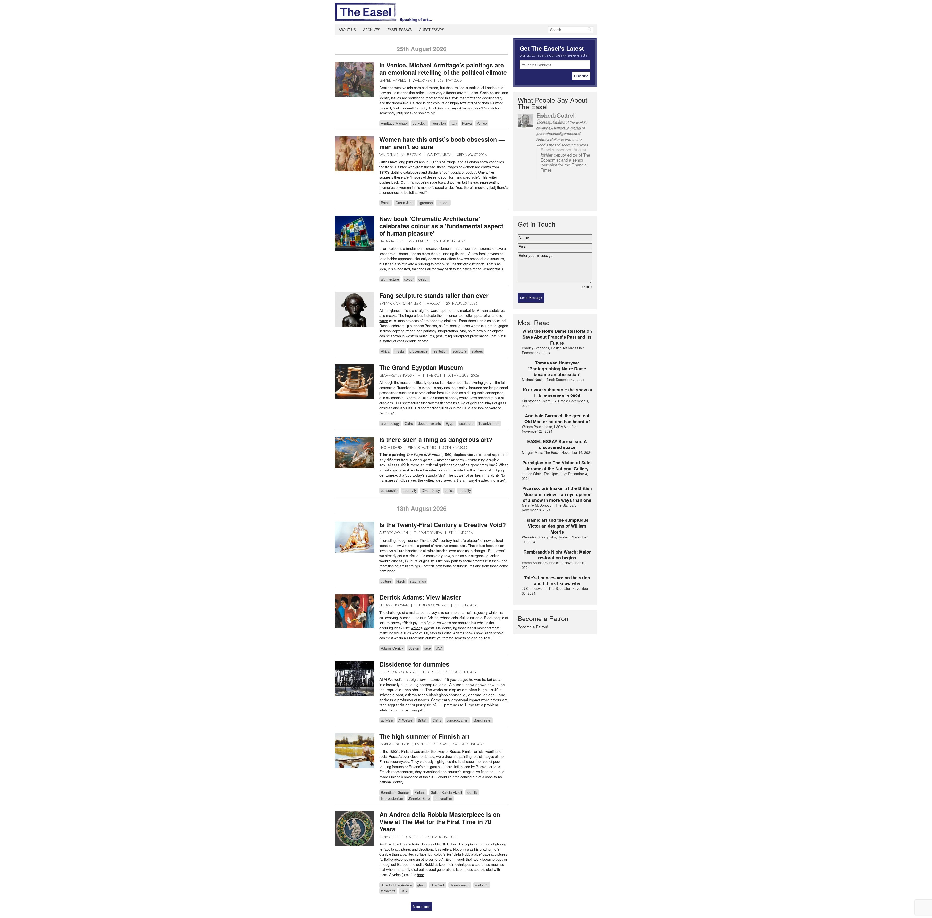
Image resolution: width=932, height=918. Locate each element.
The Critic (430, 672)
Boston (413, 648)
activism (387, 720)
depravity (410, 490)
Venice (482, 123)
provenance (418, 351)
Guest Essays (431, 29)
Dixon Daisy (431, 490)
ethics (449, 490)
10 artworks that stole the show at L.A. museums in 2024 (557, 393)
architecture (390, 279)
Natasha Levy (391, 241)
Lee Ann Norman (393, 605)
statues (477, 351)
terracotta (388, 890)
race (427, 648)
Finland (420, 792)
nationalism (443, 798)
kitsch (400, 581)
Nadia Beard (390, 447)
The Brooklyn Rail (432, 605)
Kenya (467, 123)
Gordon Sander (394, 744)
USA (439, 648)
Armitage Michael (394, 123)
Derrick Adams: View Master (420, 597)
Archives (371, 29)
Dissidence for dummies (414, 664)
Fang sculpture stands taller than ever (434, 295)
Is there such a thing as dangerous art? (435, 439)
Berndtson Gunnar (395, 792)
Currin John (405, 202)
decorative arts (429, 423)
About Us (347, 29)
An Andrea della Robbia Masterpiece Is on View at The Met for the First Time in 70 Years (439, 821)
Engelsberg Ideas (431, 744)
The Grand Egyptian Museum (421, 367)
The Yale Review (428, 532)
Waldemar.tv (439, 154)
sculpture (460, 351)
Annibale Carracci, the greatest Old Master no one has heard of (557, 419)
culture (386, 581)
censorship (389, 490)
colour (409, 279)
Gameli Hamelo (393, 80)
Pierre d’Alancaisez (397, 672)
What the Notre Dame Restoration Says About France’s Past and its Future (557, 337)
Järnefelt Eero (419, 798)
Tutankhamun (488, 423)
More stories (421, 906)
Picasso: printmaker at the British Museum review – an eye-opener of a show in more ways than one (557, 494)
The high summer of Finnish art (424, 736)
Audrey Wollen (393, 532)
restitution (440, 351)
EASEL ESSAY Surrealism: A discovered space (557, 444)
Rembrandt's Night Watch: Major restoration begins (557, 555)
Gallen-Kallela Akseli (446, 792)
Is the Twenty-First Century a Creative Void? (442, 524)
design (423, 279)
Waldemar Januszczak (400, 154)
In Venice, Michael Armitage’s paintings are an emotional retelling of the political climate (443, 69)
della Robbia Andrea (396, 885)
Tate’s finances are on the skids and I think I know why (557, 581)
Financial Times (422, 447)
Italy (454, 123)
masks (400, 351)
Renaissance (460, 885)
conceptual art (457, 720)
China (437, 720)
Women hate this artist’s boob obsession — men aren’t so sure (442, 143)
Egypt (450, 423)
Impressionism (392, 798)
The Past (433, 375)
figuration (439, 123)
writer (383, 320)
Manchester (482, 720)
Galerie (413, 837)
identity (472, 792)
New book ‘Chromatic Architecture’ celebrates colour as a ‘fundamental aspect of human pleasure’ (441, 226)
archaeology (390, 423)
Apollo (433, 303)
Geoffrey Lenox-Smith (399, 375)
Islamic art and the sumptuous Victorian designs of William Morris (557, 526)
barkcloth (420, 123)
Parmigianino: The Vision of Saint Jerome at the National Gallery (557, 465)
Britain (386, 202)
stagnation (418, 581)
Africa (385, 351)
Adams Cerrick (392, 648)
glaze (421, 885)
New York (437, 885)
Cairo (409, 423)
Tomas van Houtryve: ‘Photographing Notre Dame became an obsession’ (557, 369)
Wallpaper (422, 80)
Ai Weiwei (405, 720)
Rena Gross (389, 837)
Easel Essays (399, 29)
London (443, 202)
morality (465, 490)
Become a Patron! (533, 626)
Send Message (531, 298)
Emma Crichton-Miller (400, 303)
